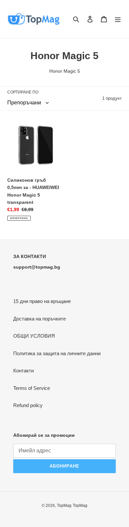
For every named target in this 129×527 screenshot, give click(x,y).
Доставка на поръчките (39, 318)
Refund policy (28, 405)
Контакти (23, 370)
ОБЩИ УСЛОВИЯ (34, 336)
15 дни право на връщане (42, 301)
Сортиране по (22, 92)
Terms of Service (31, 388)
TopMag (64, 505)
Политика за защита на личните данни (57, 353)
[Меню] (118, 19)
